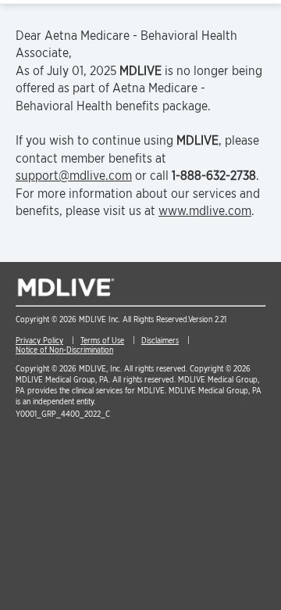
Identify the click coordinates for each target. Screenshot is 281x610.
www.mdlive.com (204, 210)
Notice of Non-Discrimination (64, 349)
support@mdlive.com (74, 175)
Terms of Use (102, 340)
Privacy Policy (39, 340)
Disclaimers (160, 340)
